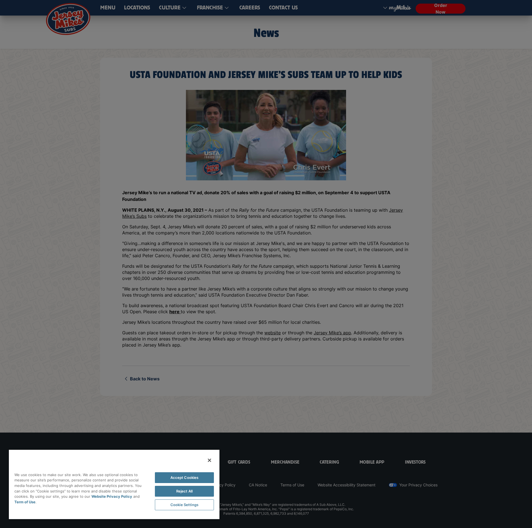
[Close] (209, 460)
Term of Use (24, 502)
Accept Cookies (184, 477)
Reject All (184, 491)
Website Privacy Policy (111, 496)
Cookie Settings (184, 504)
